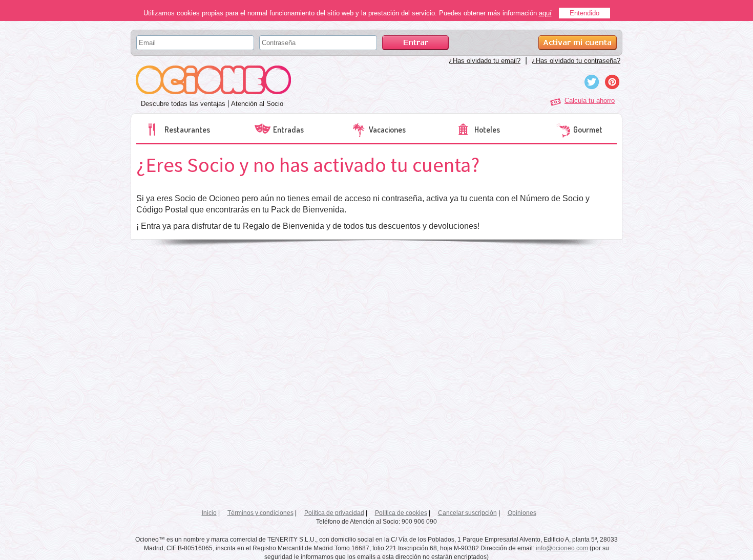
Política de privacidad (334, 513)
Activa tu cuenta (577, 42)
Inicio (209, 513)
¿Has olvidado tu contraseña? (576, 60)
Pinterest (612, 82)
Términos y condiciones (260, 513)
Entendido (584, 13)
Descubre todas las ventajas (183, 103)
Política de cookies (401, 513)
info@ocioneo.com (562, 548)
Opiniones (522, 513)
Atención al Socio (257, 103)
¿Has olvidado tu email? (484, 60)
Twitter (591, 82)
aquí (545, 13)
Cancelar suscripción (467, 513)
